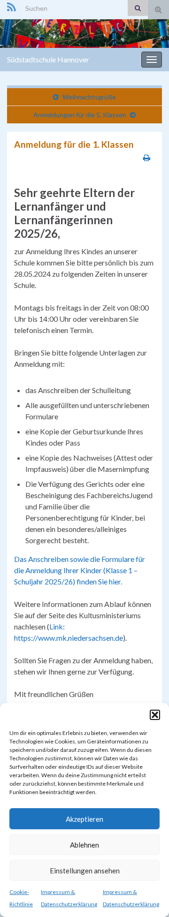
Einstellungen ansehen (85, 870)
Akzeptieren (84, 819)
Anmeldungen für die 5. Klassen (79, 115)
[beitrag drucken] (146, 157)
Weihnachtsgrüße (89, 97)
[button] (155, 715)
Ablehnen (84, 845)
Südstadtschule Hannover (48, 59)
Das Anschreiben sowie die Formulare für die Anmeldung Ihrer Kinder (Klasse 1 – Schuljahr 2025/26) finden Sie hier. (79, 570)
